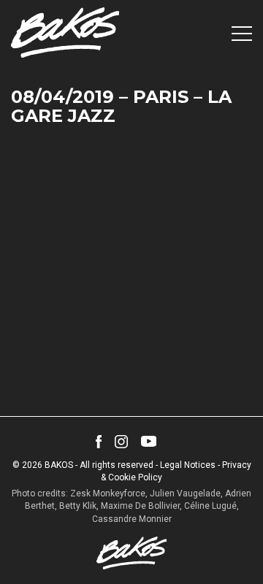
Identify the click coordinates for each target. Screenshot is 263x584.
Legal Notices (188, 465)
